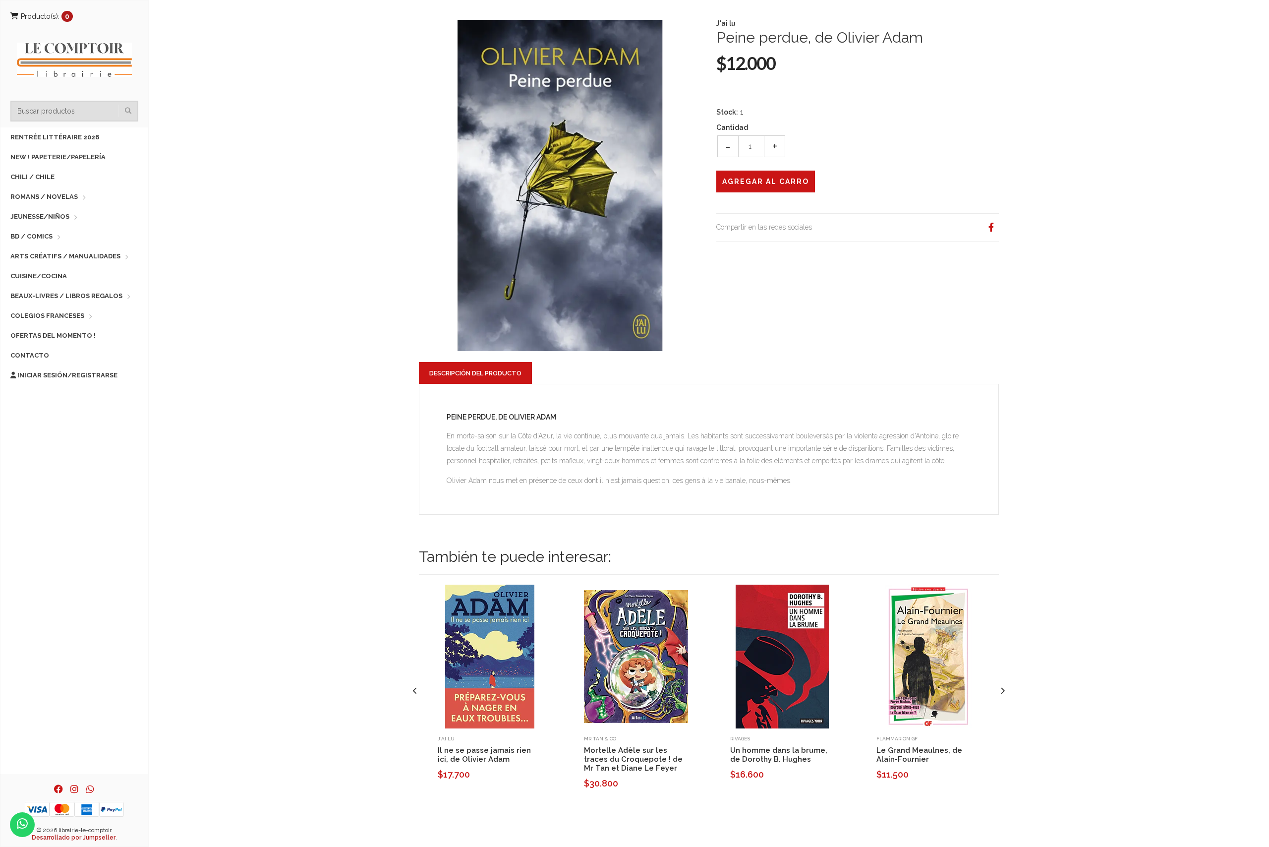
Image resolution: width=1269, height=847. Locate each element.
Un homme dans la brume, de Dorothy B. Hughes (778, 755)
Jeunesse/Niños (39, 216)
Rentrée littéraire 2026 (54, 137)
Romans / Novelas (44, 196)
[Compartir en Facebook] (991, 227)
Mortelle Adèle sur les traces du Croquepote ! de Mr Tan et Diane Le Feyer (633, 759)
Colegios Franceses (47, 315)
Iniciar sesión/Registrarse (66, 375)
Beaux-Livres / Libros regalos (66, 296)
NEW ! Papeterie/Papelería (58, 157)
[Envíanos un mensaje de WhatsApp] (22, 824)
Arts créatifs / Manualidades (65, 256)
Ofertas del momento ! (53, 335)
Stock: (727, 112)
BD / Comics (31, 236)
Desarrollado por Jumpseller (73, 837)
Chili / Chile (32, 177)
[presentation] (415, 691)
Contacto (29, 355)
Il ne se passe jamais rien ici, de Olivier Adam (484, 755)
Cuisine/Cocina (38, 276)
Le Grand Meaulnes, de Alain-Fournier (919, 755)
